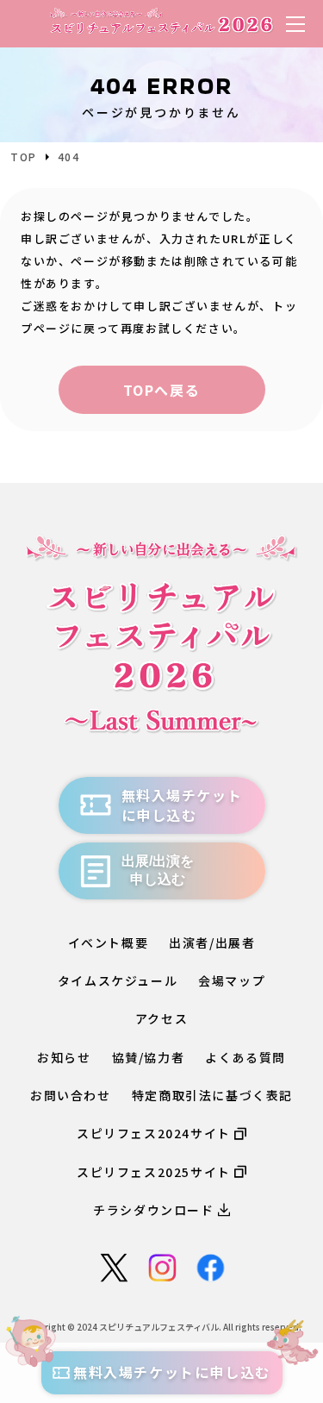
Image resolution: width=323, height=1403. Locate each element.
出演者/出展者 (212, 942)
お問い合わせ (70, 1095)
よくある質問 (245, 1057)
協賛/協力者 (148, 1057)
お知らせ (63, 1057)
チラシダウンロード (153, 1209)
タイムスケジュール (117, 980)
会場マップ (231, 980)
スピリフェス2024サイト (154, 1133)
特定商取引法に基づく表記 (212, 1095)
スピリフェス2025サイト (154, 1172)
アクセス (161, 1018)
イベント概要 (108, 942)
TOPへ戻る (162, 389)
